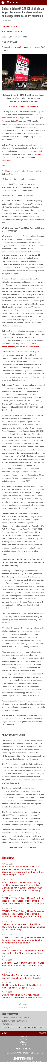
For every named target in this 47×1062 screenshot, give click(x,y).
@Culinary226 (33, 847)
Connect (42, 1033)
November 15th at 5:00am (13, 121)
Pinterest (23, 1043)
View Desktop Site (23, 1048)
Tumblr (23, 1044)
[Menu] (9, 2)
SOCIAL (13, 26)
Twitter (23, 1038)
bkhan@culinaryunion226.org (27, 47)
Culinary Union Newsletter (14, 1021)
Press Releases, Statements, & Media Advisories (23, 1027)
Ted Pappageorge (10, 171)
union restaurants (32, 347)
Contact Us (17, 1052)
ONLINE (5, 26)
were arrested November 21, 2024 (22, 245)
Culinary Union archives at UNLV (16, 1018)
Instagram (23, 1039)
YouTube (23, 1041)
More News (8, 858)
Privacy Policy (28, 1052)
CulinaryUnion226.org (17, 847)
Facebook (23, 1036)
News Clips (7, 1024)
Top (5, 1033)
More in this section (10, 1014)
